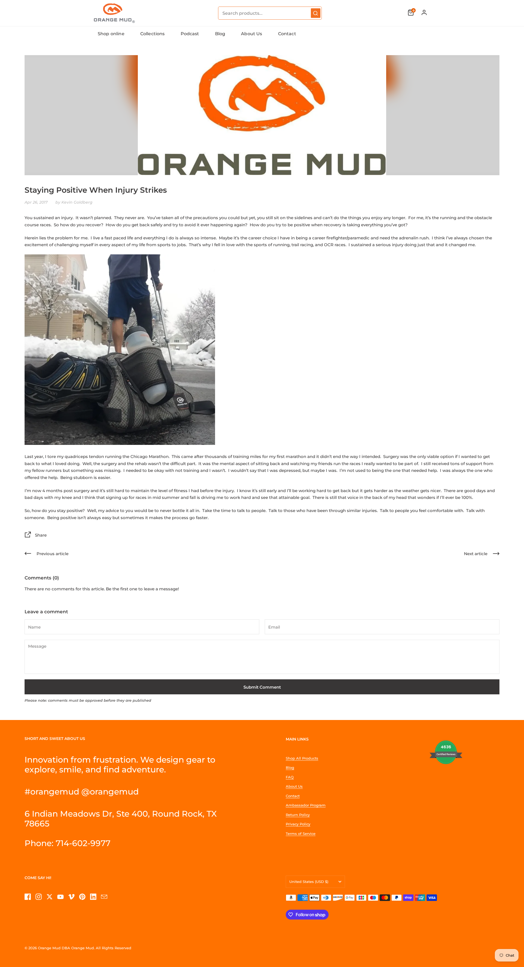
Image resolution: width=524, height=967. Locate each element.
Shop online (111, 33)
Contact (287, 33)
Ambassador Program (306, 805)
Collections (152, 33)
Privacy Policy (298, 824)
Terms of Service (300, 833)
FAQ (290, 777)
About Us (251, 33)
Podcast (190, 33)
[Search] (315, 13)
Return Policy (298, 815)
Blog (220, 33)
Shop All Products (302, 758)
